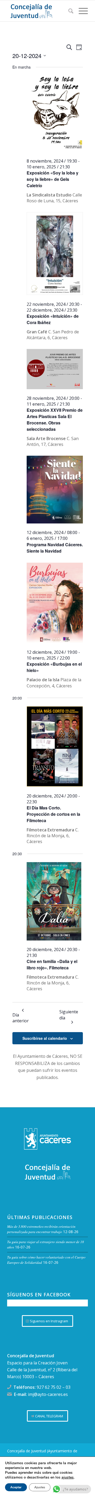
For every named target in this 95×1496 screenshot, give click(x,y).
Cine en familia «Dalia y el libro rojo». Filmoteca (52, 964)
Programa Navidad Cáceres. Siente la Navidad (55, 547)
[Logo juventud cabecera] (39, 10)
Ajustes (39, 1487)
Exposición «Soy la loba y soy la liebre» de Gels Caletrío (52, 179)
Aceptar (16, 1487)
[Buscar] (68, 10)
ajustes (67, 1477)
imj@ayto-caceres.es (48, 1394)
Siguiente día (68, 1014)
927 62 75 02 (49, 1387)
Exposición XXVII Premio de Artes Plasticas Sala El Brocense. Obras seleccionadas (55, 419)
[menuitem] (68, 10)
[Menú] (80, 10)
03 (68, 1387)
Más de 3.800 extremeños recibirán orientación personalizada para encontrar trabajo (41, 1229)
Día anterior (20, 1017)
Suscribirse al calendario (44, 1038)
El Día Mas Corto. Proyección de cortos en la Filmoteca (53, 814)
